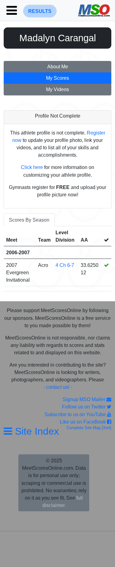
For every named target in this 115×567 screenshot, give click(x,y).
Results (40, 11)
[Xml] (106, 427)
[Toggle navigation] (11, 10)
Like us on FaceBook (83, 421)
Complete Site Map (84, 427)
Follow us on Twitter (84, 406)
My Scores (57, 78)
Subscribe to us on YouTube (75, 414)
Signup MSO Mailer (84, 399)
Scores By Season (29, 220)
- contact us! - (57, 387)
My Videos (57, 89)
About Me (57, 66)
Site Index (35, 431)
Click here (32, 167)
